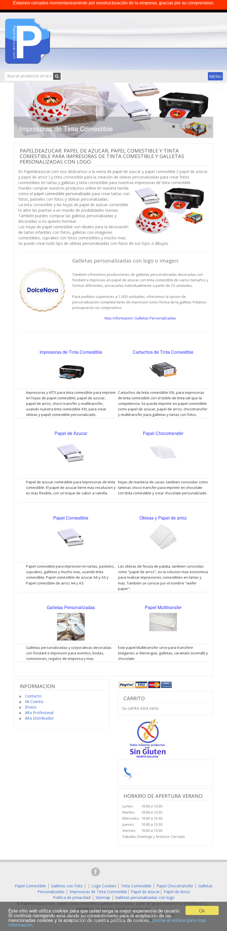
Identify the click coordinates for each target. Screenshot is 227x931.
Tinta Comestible (136, 885)
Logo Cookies (103, 885)
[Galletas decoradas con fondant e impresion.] (42, 289)
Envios (30, 707)
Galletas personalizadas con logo (144, 897)
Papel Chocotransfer (174, 885)
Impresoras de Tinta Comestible (98, 891)
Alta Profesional (38, 712)
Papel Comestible (30, 885)
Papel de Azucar (145, 891)
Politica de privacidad (72, 897)
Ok (202, 910)
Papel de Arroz (177, 891)
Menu (215, 76)
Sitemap (103, 897)
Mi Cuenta (33, 701)
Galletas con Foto (67, 885)
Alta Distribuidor (39, 718)
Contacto (33, 696)
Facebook (95, 871)
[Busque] (57, 76)
